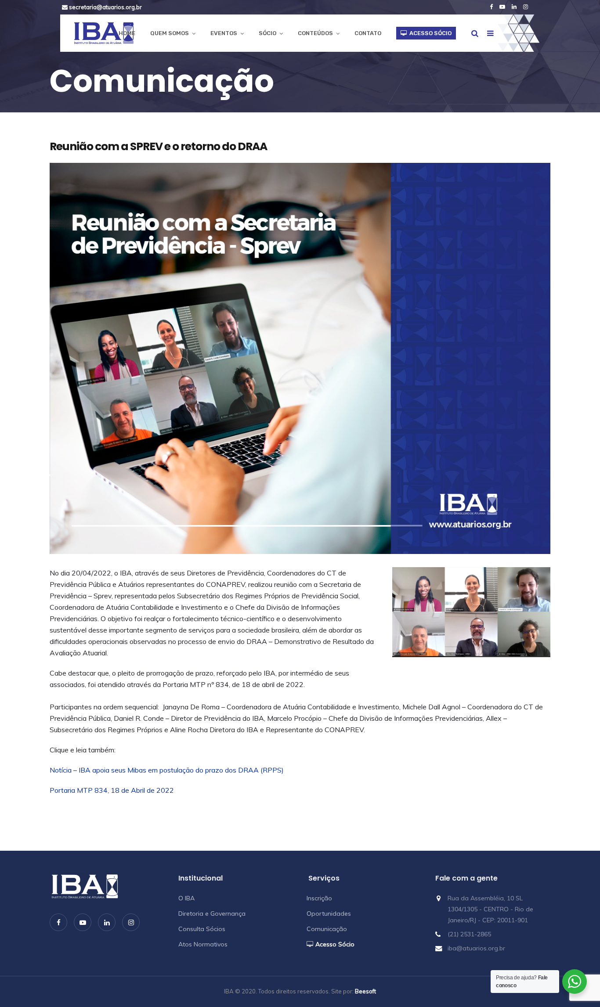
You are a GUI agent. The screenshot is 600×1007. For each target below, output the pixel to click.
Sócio (267, 33)
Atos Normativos (203, 944)
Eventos (223, 33)
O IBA (186, 898)
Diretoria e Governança (212, 913)
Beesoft (365, 991)
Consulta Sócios (201, 929)
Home (127, 33)
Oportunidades (329, 913)
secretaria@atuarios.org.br (105, 7)
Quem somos (169, 33)
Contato (367, 33)
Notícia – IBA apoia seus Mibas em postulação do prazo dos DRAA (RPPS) (167, 770)
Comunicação (327, 929)
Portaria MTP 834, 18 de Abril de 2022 (112, 790)
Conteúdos (315, 33)
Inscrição (319, 898)
